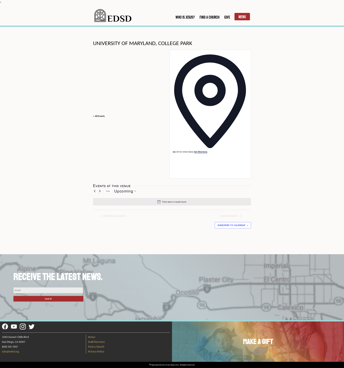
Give (227, 17)
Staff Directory (96, 341)
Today (108, 191)
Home (91, 337)
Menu (242, 16)
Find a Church (96, 346)
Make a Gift (258, 341)
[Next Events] (99, 191)
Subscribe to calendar (231, 225)
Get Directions (200, 151)
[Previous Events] (94, 191)
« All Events (99, 116)
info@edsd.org (10, 351)
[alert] (172, 202)
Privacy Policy (96, 351)
